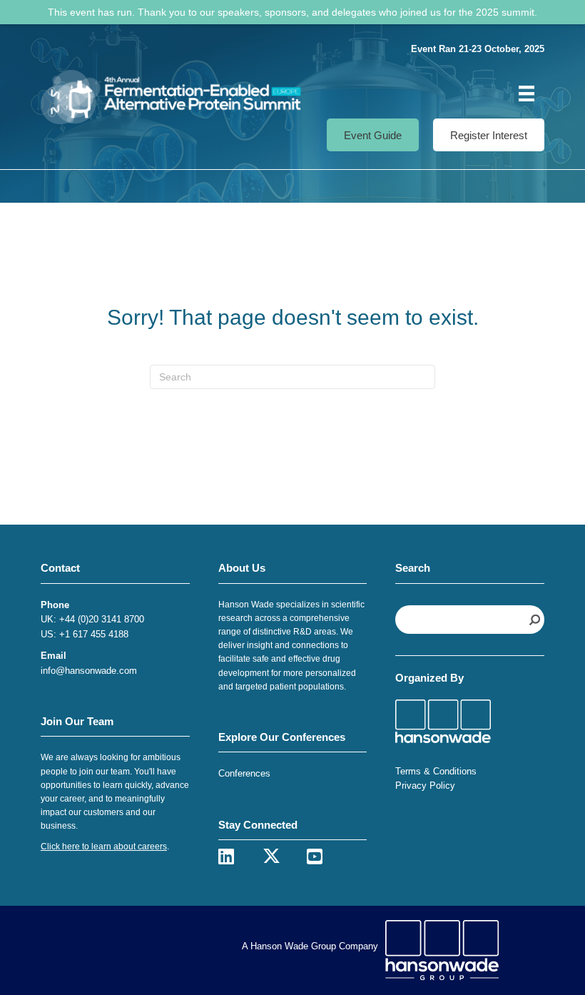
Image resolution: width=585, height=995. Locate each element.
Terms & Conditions (436, 771)
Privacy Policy (425, 785)
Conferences (244, 773)
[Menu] (526, 93)
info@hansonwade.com (89, 670)
